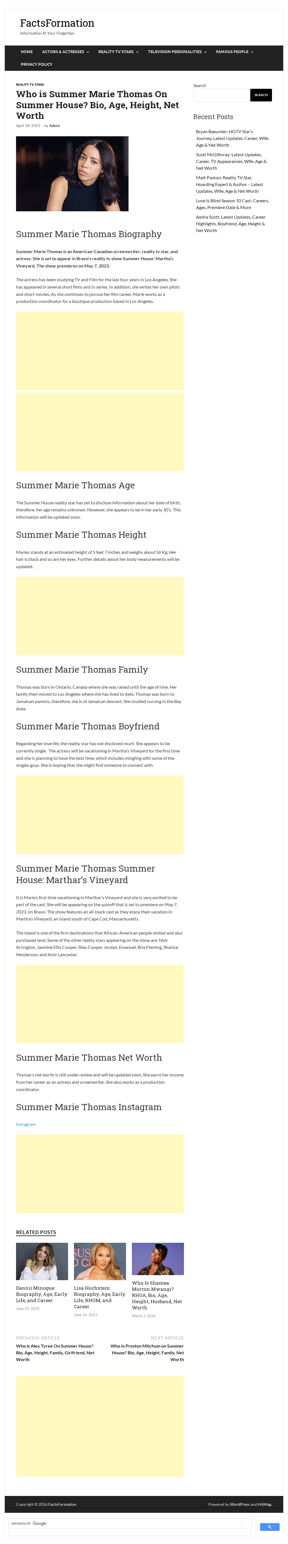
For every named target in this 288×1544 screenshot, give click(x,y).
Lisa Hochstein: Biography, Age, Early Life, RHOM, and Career (99, 1297)
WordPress (240, 1504)
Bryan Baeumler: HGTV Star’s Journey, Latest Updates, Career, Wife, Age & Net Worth (232, 138)
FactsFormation (57, 23)
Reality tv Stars (116, 51)
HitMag (264, 1504)
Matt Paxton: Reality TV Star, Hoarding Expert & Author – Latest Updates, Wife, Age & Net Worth (229, 184)
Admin (54, 125)
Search (199, 85)
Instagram (26, 1124)
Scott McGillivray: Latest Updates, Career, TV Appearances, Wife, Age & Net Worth (231, 161)
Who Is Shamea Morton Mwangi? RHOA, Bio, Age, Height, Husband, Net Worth (157, 1295)
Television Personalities (175, 51)
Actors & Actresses (63, 51)
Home (27, 51)
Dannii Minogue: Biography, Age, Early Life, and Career (42, 1294)
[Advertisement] (100, 351)
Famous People (232, 51)
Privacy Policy (36, 64)
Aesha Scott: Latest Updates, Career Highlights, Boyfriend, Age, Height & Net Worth (231, 223)
